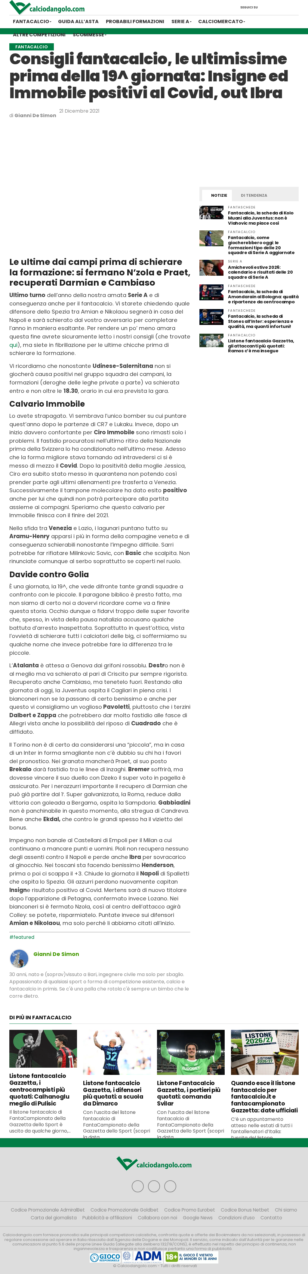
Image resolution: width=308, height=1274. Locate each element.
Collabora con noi (157, 1218)
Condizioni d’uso (236, 1218)
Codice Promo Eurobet (189, 1210)
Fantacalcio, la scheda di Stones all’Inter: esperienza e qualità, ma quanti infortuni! (260, 321)
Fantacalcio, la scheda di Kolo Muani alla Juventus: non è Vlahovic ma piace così (260, 218)
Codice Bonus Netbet (245, 1210)
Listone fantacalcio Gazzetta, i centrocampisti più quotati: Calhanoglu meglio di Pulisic (39, 1089)
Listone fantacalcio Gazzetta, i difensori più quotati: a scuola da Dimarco (113, 1093)
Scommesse (88, 34)
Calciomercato (220, 21)
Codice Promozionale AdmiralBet (48, 1210)
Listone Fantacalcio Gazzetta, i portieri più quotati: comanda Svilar (188, 1093)
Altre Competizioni (39, 34)
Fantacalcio (31, 21)
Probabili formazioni (135, 21)
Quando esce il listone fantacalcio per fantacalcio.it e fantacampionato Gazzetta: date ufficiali (264, 1097)
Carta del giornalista (54, 1218)
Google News (198, 1218)
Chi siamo (286, 1210)
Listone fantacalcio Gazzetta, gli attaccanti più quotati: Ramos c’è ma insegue (261, 346)
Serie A (180, 21)
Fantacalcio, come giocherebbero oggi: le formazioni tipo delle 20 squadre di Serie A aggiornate (261, 245)
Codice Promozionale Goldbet (125, 1210)
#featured (21, 937)
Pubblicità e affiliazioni (107, 1218)
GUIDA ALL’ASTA (78, 21)
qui (13, 345)
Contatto (271, 1218)
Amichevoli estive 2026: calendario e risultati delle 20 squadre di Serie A (260, 272)
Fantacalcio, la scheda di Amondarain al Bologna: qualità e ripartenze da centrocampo (263, 297)
